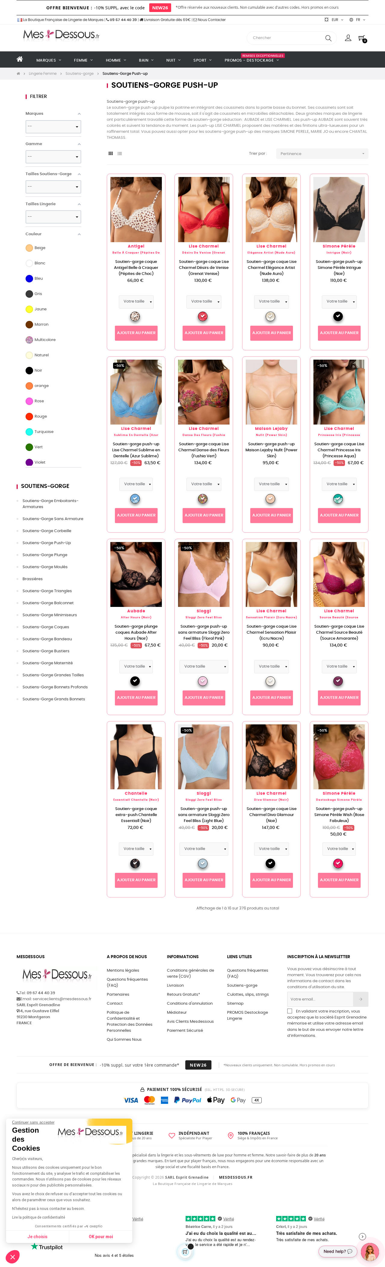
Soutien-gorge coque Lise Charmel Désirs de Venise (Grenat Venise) (204, 268)
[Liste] (119, 154)
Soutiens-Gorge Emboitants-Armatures (51, 504)
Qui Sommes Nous (124, 1040)
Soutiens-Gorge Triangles (47, 591)
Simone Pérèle (339, 246)
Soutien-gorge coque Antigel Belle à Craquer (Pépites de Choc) (136, 268)
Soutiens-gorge (45, 486)
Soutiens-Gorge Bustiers (46, 651)
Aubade (136, 611)
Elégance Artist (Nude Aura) (271, 252)
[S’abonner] (360, 999)
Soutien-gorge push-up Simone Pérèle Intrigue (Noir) (339, 268)
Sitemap (235, 1004)
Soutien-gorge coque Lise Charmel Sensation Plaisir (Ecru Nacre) (272, 633)
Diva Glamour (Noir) (271, 800)
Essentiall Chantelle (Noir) (136, 800)
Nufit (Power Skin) (271, 435)
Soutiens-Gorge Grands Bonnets (54, 699)
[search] (328, 38)
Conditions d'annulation (190, 1004)
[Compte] (348, 38)
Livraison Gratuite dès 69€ (167, 20)
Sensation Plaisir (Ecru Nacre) (271, 617)
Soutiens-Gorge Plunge (45, 555)
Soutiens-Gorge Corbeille (47, 531)
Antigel (136, 246)
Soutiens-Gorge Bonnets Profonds (55, 687)
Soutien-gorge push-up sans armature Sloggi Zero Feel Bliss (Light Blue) (203, 815)
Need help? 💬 (338, 1251)
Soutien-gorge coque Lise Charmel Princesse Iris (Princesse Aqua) (339, 450)
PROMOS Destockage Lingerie (247, 1016)
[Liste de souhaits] (151, 188)
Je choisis (37, 1236)
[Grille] (110, 154)
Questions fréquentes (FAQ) (127, 983)
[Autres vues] (160, 181)
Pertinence (323, 153)
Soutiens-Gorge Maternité (48, 663)
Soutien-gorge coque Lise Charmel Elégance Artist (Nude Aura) (272, 268)
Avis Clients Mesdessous (190, 1022)
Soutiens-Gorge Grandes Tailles (53, 675)
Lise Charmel (204, 246)
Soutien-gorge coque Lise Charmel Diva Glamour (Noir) (272, 815)
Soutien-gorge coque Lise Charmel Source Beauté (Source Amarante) (339, 633)
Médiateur (177, 1013)
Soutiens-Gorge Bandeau (47, 639)
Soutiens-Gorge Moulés (45, 567)
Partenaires (118, 995)
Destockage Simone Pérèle (339, 800)
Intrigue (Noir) (339, 252)
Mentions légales (123, 971)
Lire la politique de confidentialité (38, 1217)
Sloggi (204, 611)
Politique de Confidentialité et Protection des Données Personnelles (129, 1022)
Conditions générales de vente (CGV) (190, 974)
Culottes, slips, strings (248, 995)
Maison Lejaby (271, 429)
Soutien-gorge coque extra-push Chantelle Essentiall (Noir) (136, 815)
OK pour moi (101, 1236)
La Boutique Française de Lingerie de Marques (62, 20)
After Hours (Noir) (136, 617)
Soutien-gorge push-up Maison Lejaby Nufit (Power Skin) (271, 450)
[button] (12, 1257)
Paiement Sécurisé (185, 1031)
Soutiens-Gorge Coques (46, 627)
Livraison (175, 986)
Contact (115, 1004)
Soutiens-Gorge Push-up (47, 543)
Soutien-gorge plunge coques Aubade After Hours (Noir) (136, 633)
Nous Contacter (211, 20)
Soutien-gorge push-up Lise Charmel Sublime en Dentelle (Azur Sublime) (136, 450)
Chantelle (136, 794)
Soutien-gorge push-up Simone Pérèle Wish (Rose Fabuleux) (339, 815)
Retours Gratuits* (183, 995)
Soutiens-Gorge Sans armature (53, 519)
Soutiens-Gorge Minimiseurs (50, 615)
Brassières (33, 579)
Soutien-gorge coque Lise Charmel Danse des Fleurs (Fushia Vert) (203, 450)
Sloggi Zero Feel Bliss (204, 617)
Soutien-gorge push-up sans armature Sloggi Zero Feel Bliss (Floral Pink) (203, 633)
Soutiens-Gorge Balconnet (48, 603)
